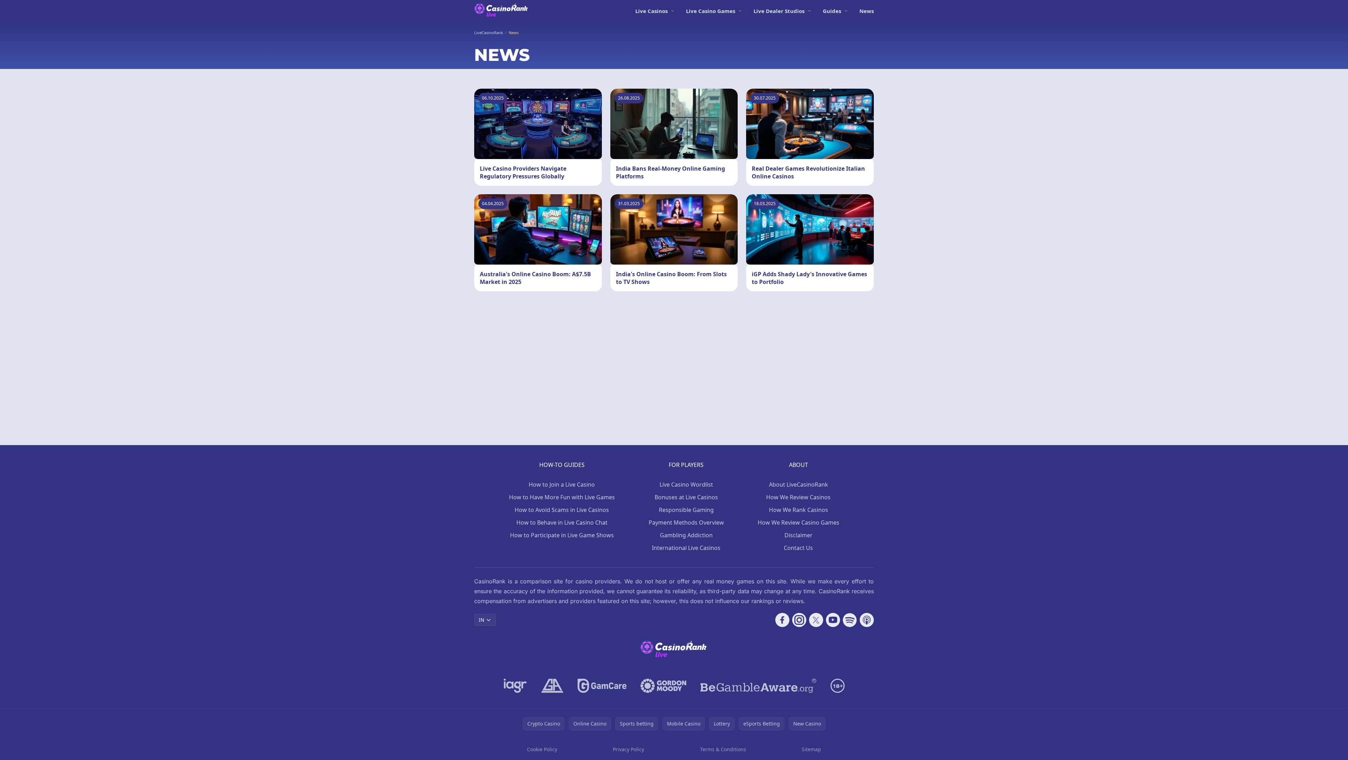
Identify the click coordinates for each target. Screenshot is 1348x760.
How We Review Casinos (798, 497)
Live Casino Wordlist (686, 484)
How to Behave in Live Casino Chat (562, 522)
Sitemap (811, 749)
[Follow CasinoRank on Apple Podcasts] (867, 620)
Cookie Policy (542, 749)
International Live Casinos (686, 548)
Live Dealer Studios (779, 10)
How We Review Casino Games (798, 522)
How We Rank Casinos (798, 510)
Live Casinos (651, 10)
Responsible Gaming (686, 510)
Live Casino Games (710, 10)
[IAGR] (515, 686)
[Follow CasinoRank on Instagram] (799, 620)
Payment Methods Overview (686, 522)
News (866, 10)
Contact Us (798, 548)
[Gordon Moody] (663, 686)
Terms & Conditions (723, 749)
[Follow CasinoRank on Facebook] (782, 620)
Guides (832, 10)
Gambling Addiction (686, 535)
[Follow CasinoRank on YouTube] (833, 620)
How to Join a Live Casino (562, 484)
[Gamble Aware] (758, 686)
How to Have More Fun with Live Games (562, 497)
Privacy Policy (628, 749)
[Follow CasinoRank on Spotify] (850, 620)
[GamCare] (602, 686)
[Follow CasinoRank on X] (816, 620)
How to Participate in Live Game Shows (562, 535)
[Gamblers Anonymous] (552, 686)
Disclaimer (798, 535)
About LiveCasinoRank (798, 484)
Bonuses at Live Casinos (686, 497)
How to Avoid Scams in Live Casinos (562, 510)
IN (481, 619)
